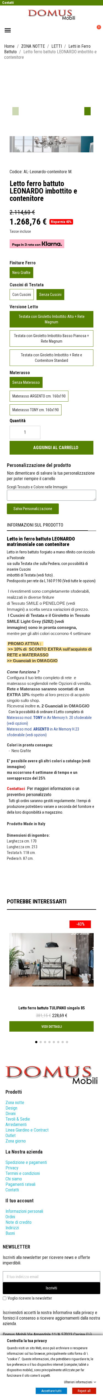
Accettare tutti (51, 1390)
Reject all (84, 1390)
